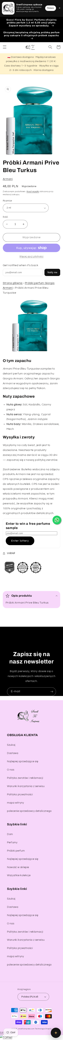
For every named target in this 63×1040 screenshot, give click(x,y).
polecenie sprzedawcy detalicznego (29, 811)
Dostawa (12, 753)
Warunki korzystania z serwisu (25, 786)
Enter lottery (20, 540)
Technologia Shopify (43, 1029)
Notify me (52, 272)
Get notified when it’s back (20, 265)
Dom (10, 834)
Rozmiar (7, 201)
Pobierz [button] (50, 8)
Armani (8, 179)
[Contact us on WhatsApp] (56, 520)
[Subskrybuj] (52, 691)
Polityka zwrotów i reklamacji (25, 778)
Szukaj (11, 745)
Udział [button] (11, 553)
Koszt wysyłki (33, 191)
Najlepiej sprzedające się (22, 761)
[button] (5, 47)
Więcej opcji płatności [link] (31, 256)
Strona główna (13, 283)
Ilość (5, 217)
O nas (10, 769)
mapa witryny (15, 802)
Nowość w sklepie (18, 867)
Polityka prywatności (20, 794)
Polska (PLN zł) (29, 997)
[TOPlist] (6, 1037)
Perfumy (12, 842)
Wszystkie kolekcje (18, 875)
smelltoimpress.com (26, 1029)
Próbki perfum (16, 850)
